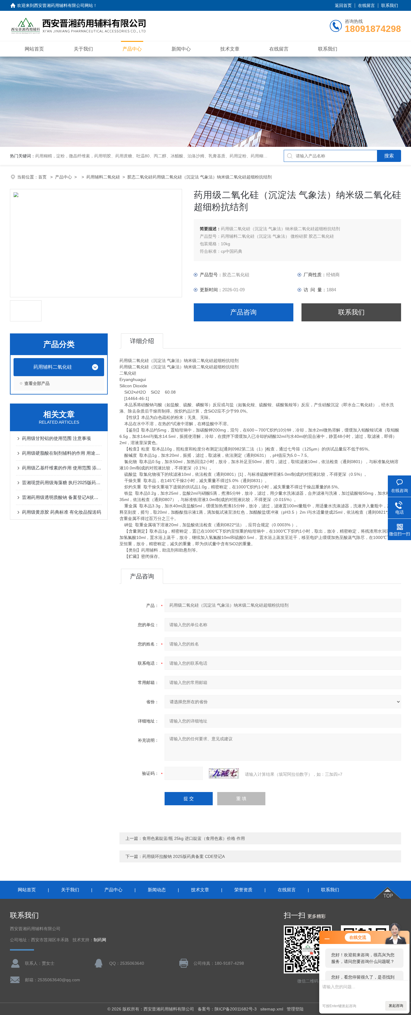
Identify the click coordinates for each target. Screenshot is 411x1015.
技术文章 (229, 48)
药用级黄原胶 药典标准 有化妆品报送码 (61, 512)
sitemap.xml (271, 1009)
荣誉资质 (243, 889)
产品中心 (132, 48)
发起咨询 (396, 1006)
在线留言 (366, 5)
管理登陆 (295, 1009)
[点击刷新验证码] (224, 773)
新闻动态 (157, 889)
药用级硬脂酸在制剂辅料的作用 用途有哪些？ (62, 453)
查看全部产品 (37, 383)
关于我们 (83, 48)
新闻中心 (181, 48)
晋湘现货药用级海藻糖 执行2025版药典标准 (62, 482)
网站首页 (34, 48)
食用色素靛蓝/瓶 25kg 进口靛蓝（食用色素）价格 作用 (193, 838)
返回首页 (343, 5)
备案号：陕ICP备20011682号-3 (227, 1009)
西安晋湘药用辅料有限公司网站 (63, 5)
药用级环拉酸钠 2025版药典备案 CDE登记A (183, 856)
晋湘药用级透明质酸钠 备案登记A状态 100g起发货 (62, 497)
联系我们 (389, 5)
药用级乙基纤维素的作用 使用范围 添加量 (62, 467)
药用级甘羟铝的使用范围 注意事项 (56, 438)
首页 (43, 177)
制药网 (100, 940)
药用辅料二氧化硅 (103, 177)
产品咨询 (243, 312)
